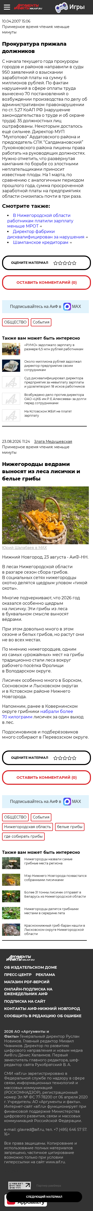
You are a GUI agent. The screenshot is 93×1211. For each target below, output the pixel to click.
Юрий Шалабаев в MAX (24, 547)
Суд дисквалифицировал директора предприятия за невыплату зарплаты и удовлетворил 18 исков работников (54, 382)
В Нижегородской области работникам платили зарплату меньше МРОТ (40, 221)
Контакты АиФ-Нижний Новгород (42, 1008)
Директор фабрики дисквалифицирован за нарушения (45, 234)
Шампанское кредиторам (40, 242)
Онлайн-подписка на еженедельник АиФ (28, 991)
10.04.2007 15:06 (16, 21)
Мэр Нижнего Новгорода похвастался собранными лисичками (55, 878)
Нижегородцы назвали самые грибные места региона (48, 861)
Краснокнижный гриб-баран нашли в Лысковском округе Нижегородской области (54, 930)
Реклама (45, 974)
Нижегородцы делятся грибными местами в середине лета (51, 911)
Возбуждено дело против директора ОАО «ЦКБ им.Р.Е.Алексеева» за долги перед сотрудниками (55, 399)
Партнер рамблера (48, 1185)
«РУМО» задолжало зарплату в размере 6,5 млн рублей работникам (53, 347)
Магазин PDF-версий (27, 982)
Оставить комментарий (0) (47, 282)
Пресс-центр (18, 974)
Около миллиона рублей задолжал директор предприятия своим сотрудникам (53, 366)
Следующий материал (44, 1197)
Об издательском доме (30, 967)
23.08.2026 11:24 (16, 441)
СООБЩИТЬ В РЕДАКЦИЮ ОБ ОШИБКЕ (42, 1016)
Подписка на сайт (24, 1001)
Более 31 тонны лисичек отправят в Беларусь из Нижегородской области (55, 894)
